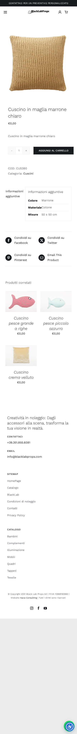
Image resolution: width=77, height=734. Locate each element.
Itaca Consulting (28, 598)
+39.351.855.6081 (18, 442)
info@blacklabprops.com (24, 456)
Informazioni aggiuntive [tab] (14, 194)
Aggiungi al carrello (53, 150)
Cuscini (28, 173)
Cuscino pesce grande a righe (21, 323)
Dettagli (21, 305)
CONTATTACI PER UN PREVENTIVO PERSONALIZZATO (38, 3)
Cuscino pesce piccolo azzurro (56, 323)
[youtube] (45, 608)
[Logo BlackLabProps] (38, 11)
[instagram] (31, 608)
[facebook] (38, 608)
